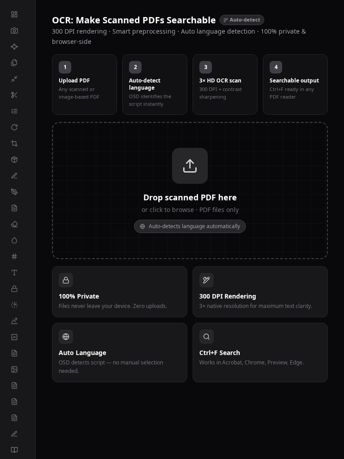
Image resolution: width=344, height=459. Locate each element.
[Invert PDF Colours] (17, 305)
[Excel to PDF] (17, 385)
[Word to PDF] (17, 353)
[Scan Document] (17, 30)
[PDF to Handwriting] (17, 321)
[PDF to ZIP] (17, 159)
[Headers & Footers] (17, 272)
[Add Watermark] (17, 240)
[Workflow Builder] (17, 46)
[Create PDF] (17, 434)
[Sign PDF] (17, 192)
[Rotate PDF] (17, 127)
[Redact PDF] (17, 224)
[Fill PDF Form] (17, 208)
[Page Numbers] (17, 256)
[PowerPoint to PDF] (17, 401)
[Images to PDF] (17, 369)
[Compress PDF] (17, 79)
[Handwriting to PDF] (17, 337)
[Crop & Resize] (17, 143)
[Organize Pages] (17, 111)
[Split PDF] (17, 95)
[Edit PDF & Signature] (17, 176)
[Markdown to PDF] (17, 450)
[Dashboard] (17, 14)
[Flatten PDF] (17, 288)
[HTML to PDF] (17, 418)
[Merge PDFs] (17, 63)
